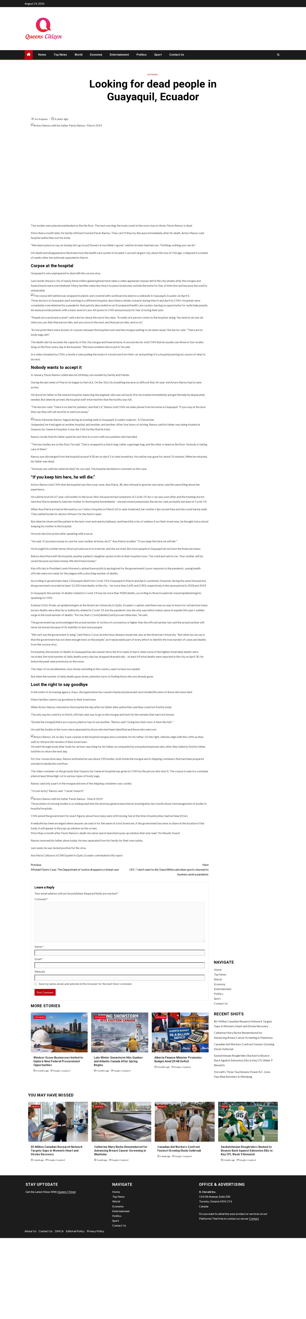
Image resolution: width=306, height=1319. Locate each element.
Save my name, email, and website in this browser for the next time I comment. (85, 983)
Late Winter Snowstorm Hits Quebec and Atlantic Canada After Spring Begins (118, 1061)
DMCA (59, 1231)
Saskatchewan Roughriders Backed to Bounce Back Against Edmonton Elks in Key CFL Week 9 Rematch (243, 1060)
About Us (30, 1231)
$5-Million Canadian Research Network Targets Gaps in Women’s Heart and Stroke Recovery (57, 1150)
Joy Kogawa (41, 118)
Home (42, 54)
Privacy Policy (95, 1231)
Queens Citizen (66, 1191)
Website (40, 971)
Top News (60, 54)
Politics (142, 54)
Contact (254, 1218)
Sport (158, 54)
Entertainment (119, 54)
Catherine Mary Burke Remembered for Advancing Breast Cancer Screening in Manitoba (121, 1150)
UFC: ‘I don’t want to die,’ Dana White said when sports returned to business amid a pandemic (169, 869)
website (38, 823)
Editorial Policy (75, 1231)
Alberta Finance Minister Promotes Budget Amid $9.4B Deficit (178, 1059)
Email (39, 959)
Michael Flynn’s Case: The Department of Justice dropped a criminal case (75, 867)
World (78, 54)
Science (99, 1106)
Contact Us (176, 54)
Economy (96, 54)
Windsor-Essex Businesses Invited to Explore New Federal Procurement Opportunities (58, 1061)
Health (36, 1106)
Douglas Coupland (61, 1070)
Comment (41, 899)
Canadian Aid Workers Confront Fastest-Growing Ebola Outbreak (179, 1148)
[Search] (278, 54)
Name (39, 946)
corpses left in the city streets (157, 280)
